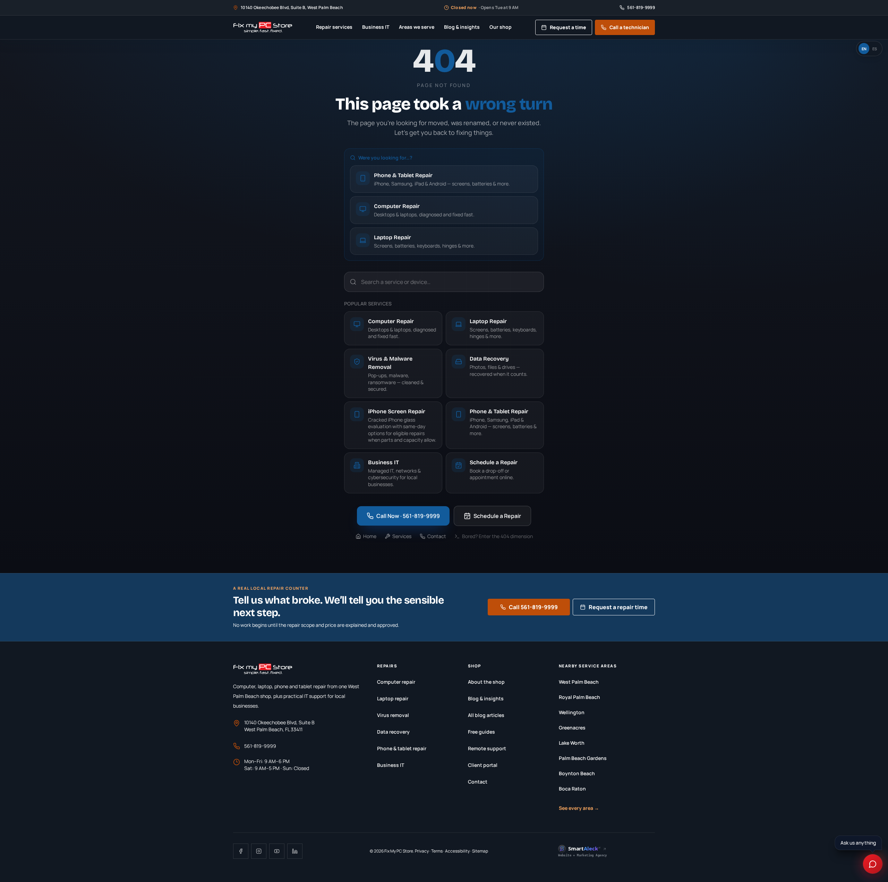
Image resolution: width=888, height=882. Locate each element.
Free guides (481, 731)
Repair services (334, 27)
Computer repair (396, 681)
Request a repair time (618, 607)
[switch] (869, 48)
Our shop (500, 27)
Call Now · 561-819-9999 (408, 516)
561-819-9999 (260, 746)
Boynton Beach (577, 773)
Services (401, 536)
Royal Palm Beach (579, 697)
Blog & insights (462, 27)
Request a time (568, 27)
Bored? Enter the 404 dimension (497, 536)
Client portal (482, 765)
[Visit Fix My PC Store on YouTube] (276, 851)
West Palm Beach (579, 681)
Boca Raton (572, 788)
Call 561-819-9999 (533, 607)
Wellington (571, 712)
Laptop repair (392, 698)
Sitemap (480, 851)
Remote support (487, 748)
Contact (436, 536)
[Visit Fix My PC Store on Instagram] (258, 851)
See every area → (579, 808)
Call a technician (629, 27)
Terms (437, 851)
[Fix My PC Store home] (262, 27)
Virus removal (393, 715)
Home (369, 536)
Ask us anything (859, 842)
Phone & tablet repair (401, 748)
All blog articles (486, 715)
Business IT (375, 27)
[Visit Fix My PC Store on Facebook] (240, 851)
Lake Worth (571, 743)
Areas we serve (416, 27)
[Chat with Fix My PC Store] (872, 864)
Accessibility (457, 851)
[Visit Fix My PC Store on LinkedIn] (294, 851)
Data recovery (393, 731)
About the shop (486, 681)
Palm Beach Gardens (583, 758)
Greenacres (572, 727)
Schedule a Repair (497, 516)
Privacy (422, 851)
